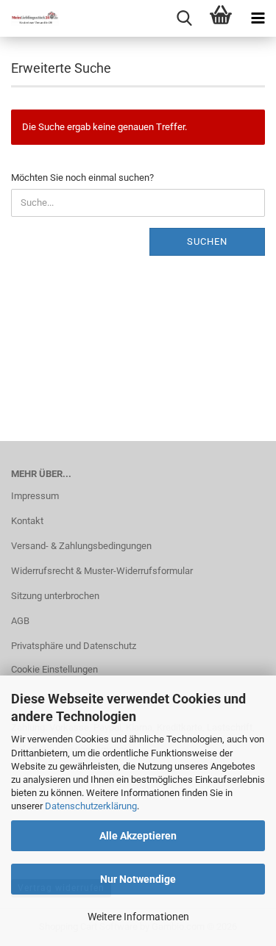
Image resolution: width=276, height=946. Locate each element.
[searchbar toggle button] (184, 18)
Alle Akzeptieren (138, 836)
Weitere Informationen (138, 916)
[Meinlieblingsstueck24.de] (29, 18)
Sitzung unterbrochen (55, 595)
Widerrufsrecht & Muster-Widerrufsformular (102, 570)
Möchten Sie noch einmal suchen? (82, 177)
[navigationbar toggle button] (257, 18)
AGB (20, 620)
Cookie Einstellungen (54, 669)
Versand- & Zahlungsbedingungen (81, 545)
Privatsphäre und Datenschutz (73, 645)
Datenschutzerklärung (91, 805)
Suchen (207, 241)
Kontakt (27, 520)
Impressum (35, 495)
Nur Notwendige (138, 879)
